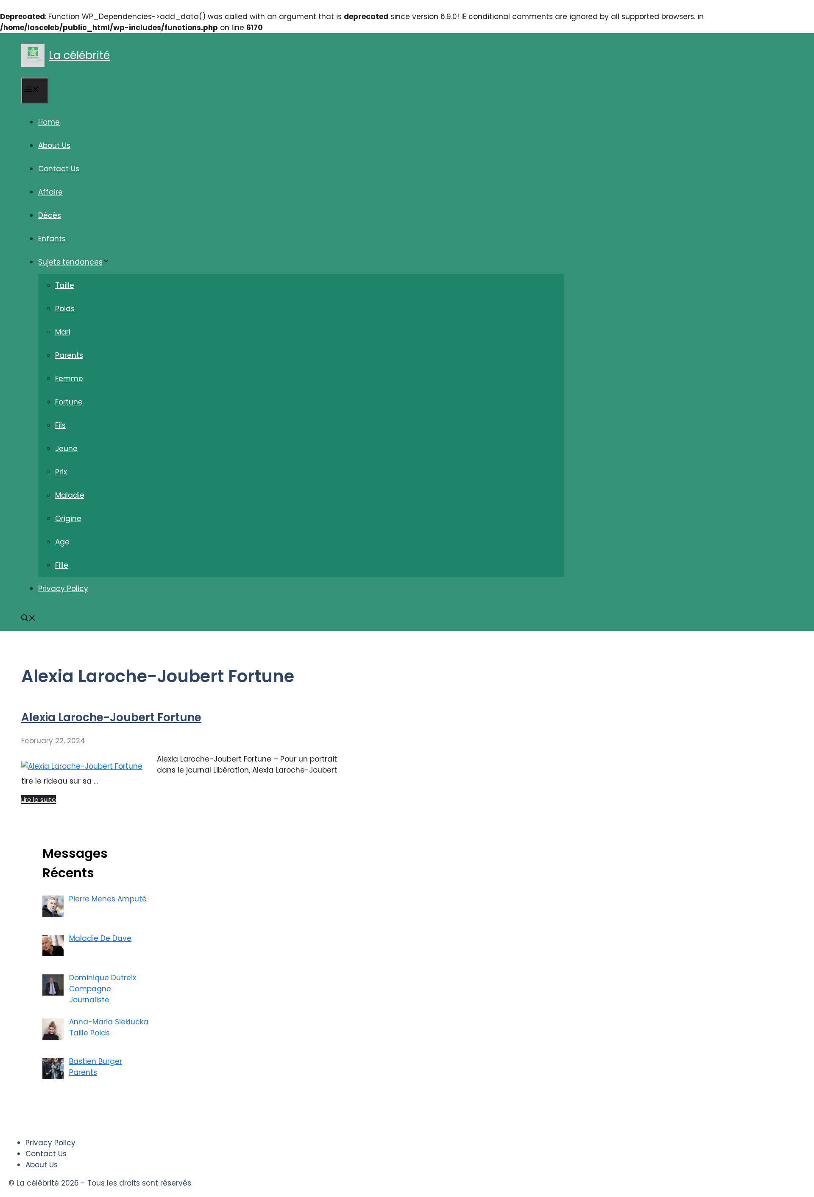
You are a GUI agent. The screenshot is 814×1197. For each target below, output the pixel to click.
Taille (64, 285)
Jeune (66, 449)
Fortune (69, 402)
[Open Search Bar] (28, 619)
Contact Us (58, 169)
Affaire (50, 192)
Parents (69, 355)
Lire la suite (38, 799)
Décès (49, 215)
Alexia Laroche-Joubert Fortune (111, 717)
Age (62, 542)
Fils (60, 425)
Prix (61, 472)
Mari (62, 332)
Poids (65, 309)
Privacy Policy (63, 588)
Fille (61, 565)
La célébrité (79, 55)
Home (49, 122)
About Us (54, 145)
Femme (69, 379)
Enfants (52, 239)
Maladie (69, 495)
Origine (68, 518)
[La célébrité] (33, 55)
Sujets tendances (70, 262)
